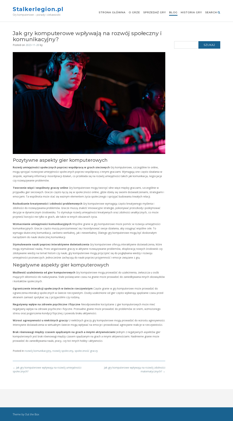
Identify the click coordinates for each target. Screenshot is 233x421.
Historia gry (191, 12)
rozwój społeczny (62, 351)
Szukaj (209, 45)
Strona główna (112, 12)
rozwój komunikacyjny (38, 351)
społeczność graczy (86, 351)
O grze (134, 12)
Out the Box (32, 414)
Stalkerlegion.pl (38, 9)
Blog (173, 12)
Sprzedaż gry (154, 12)
